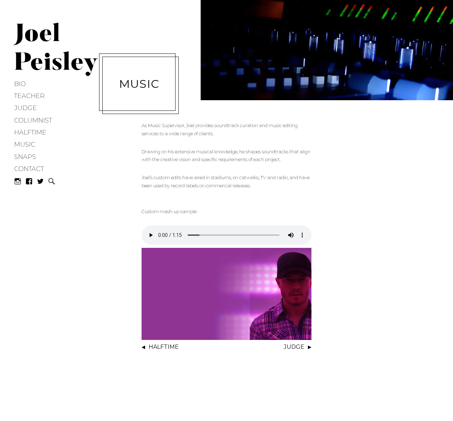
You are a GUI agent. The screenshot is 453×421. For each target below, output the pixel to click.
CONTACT (29, 169)
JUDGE (25, 108)
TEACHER (29, 96)
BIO (20, 84)
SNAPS (25, 157)
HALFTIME (30, 132)
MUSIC (24, 144)
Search (51, 181)
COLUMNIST (33, 120)
